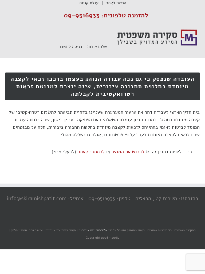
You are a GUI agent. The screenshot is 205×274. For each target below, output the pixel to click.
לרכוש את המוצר (128, 152)
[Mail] (82, 219)
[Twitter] (104, 219)
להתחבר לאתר (91, 152)
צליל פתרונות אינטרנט (93, 230)
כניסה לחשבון (72, 47)
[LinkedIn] (93, 219)
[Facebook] (114, 219)
